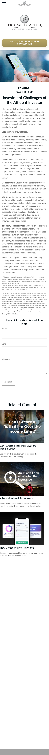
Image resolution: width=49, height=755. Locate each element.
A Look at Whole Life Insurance (16, 498)
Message (6, 359)
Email (4, 343)
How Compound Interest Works (17, 548)
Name (4, 328)
